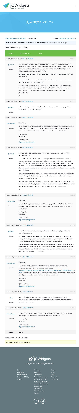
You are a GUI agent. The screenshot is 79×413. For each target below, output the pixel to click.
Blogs (52, 372)
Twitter (42, 401)
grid (68, 38)
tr (75, 38)
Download (20, 372)
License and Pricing (23, 377)
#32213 (72, 101)
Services (19, 379)
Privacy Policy (55, 379)
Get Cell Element (25, 53)
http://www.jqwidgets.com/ (27, 142)
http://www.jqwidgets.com (27, 327)
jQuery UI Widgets (10, 38)
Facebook (36, 401)
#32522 (72, 225)
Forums (19, 38)
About (53, 374)
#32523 (72, 257)
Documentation (22, 374)
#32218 (72, 117)
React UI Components (41, 377)
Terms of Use (55, 377)
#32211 (72, 58)
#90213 (72, 308)
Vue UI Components (40, 379)
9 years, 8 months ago (60, 42)
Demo (19, 370)
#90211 (72, 292)
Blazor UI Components (41, 381)
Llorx (11, 298)
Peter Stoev (49, 42)
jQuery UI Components (41, 384)
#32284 (72, 147)
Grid (24, 38)
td (73, 38)
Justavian (11, 65)
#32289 (72, 195)
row (71, 38)
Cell (60, 38)
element (64, 38)
